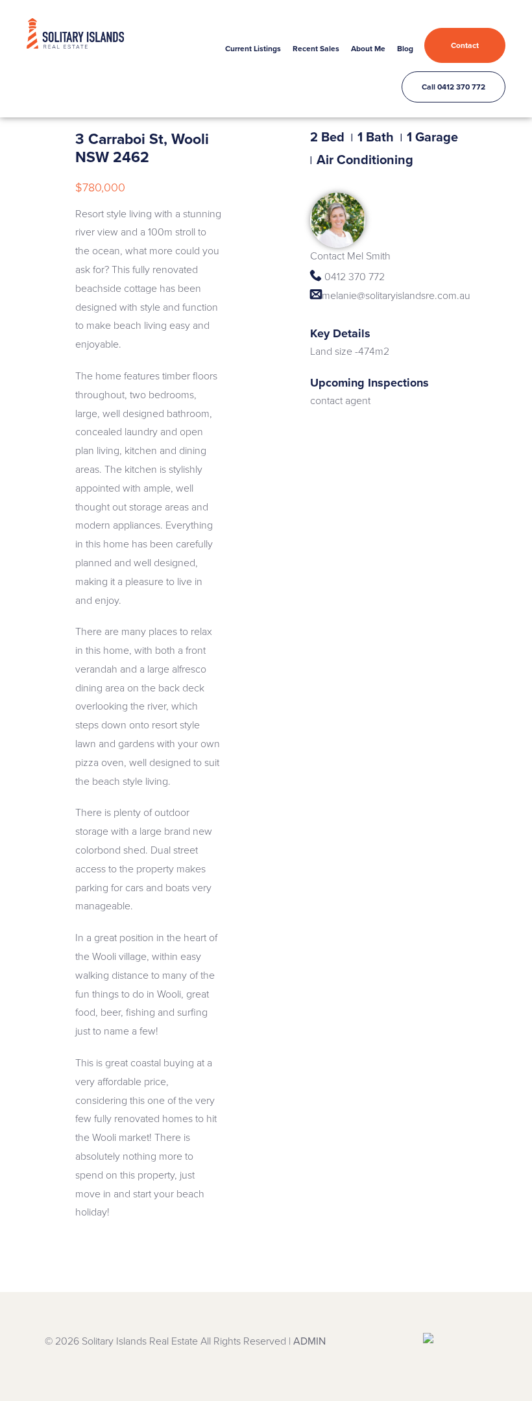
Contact (465, 45)
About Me (368, 48)
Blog (405, 48)
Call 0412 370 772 (453, 86)
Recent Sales (316, 48)
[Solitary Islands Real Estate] (75, 28)
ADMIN (309, 1341)
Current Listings (253, 48)
